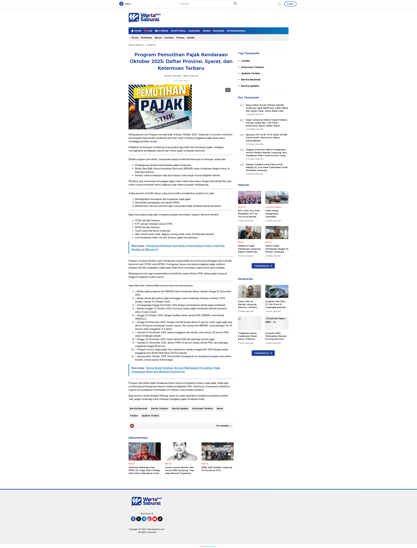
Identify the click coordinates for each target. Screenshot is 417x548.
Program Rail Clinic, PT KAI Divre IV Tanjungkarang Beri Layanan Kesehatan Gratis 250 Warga (275, 307)
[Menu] (122, 4)
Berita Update (180, 408)
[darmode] (279, 3)
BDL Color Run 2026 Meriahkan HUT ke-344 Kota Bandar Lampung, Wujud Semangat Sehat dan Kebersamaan (249, 218)
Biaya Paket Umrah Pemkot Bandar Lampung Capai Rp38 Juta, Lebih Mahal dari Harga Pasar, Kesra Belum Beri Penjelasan (267, 109)
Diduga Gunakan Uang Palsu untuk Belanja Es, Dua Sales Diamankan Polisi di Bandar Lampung (267, 167)
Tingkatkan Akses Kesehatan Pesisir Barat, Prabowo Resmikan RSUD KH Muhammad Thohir (248, 339)
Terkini (134, 415)
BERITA (151, 45)
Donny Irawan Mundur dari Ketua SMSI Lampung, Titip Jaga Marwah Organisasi (179, 470)
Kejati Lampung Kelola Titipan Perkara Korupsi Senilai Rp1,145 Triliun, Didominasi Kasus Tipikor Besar (266, 122)
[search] (235, 4)
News (220, 408)
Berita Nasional (138, 408)
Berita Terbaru (159, 408)
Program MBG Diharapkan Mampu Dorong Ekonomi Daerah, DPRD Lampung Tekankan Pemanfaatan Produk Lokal (276, 342)
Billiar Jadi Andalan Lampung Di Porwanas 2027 (216, 469)
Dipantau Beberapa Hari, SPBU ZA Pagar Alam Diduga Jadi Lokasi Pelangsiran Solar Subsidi (144, 472)
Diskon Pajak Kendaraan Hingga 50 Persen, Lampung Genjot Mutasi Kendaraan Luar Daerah (276, 253)
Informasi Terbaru (202, 408)
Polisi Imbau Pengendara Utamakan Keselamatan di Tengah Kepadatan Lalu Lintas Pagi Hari (276, 218)
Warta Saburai (136, 45)
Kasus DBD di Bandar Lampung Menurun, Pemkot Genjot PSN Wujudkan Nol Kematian (247, 308)
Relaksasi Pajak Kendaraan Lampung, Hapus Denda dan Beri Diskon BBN (249, 250)
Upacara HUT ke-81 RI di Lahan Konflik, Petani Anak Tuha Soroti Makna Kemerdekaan (267, 137)
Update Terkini (150, 415)
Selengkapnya (261, 265)
